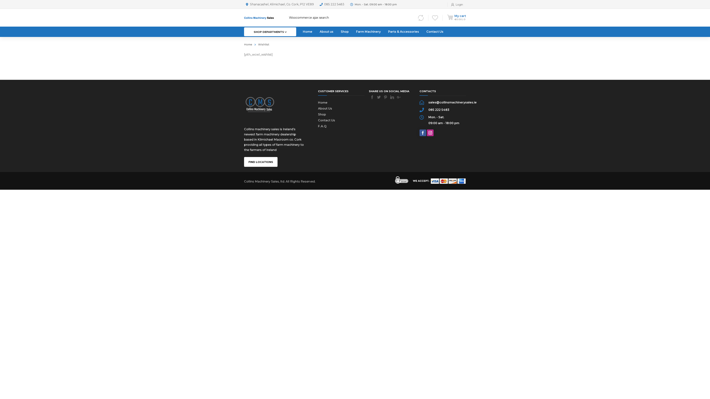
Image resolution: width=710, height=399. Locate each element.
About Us (325, 108)
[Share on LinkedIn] (392, 97)
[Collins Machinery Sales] (260, 17)
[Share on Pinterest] (385, 97)
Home (248, 44)
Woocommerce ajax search (309, 17)
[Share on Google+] (398, 97)
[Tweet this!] (379, 97)
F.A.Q (322, 126)
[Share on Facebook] (372, 97)
